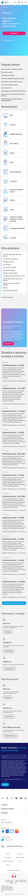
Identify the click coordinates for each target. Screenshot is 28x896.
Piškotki (7, 865)
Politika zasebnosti (20, 857)
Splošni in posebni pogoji (8, 861)
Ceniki (20, 861)
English (7, 853)
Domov (5, 7)
